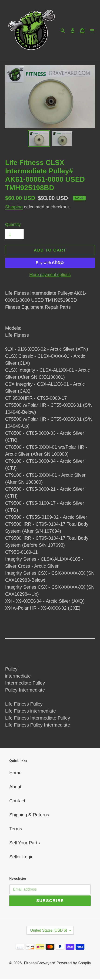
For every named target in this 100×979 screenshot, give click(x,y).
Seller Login (21, 856)
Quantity (13, 224)
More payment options (50, 274)
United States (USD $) (48, 930)
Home (15, 772)
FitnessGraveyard (39, 963)
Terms (15, 828)
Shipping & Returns (29, 814)
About (15, 786)
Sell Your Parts (24, 842)
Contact (17, 800)
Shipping (14, 206)
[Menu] (92, 30)
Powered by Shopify (74, 963)
